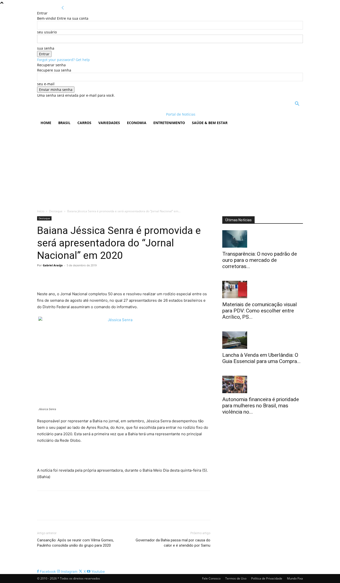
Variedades (109, 122)
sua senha (45, 48)
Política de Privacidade (266, 578)
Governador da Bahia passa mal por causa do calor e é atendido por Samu (173, 543)
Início (40, 211)
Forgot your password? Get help (63, 59)
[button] (297, 104)
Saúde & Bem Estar (209, 122)
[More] (88, 277)
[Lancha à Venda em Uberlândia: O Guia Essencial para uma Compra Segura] (262, 340)
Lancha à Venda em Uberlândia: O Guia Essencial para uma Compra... (261, 358)
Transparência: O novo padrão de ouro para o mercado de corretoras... (259, 260)
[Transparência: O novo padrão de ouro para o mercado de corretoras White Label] (262, 239)
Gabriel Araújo (53, 265)
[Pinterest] (65, 277)
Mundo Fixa (295, 578)
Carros (84, 122)
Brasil (64, 122)
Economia (136, 122)
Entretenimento (169, 122)
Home (46, 122)
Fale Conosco (211, 578)
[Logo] (69, 114)
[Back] (62, 7)
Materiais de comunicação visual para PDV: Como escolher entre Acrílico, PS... (259, 310)
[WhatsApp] (76, 277)
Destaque (55, 211)
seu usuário (47, 32)
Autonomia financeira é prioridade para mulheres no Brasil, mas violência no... (260, 405)
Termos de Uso (235, 578)
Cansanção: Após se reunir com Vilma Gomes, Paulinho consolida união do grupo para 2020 (75, 543)
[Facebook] (42, 277)
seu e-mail (46, 83)
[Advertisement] (170, 166)
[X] (53, 277)
